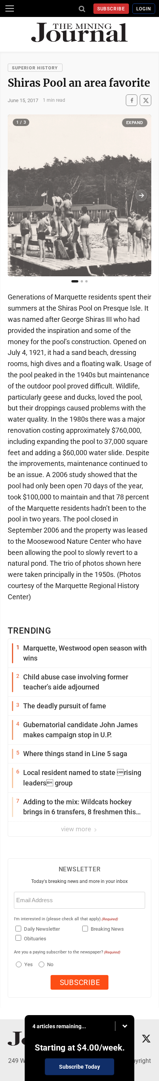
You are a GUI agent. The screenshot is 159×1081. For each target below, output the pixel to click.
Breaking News (107, 929)
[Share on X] (145, 100)
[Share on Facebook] (131, 100)
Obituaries (35, 938)
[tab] (74, 281)
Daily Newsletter (42, 929)
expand (134, 122)
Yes (27, 964)
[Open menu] (10, 8)
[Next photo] (141, 195)
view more (77, 829)
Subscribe (111, 9)
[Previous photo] (18, 195)
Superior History (35, 68)
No (50, 964)
